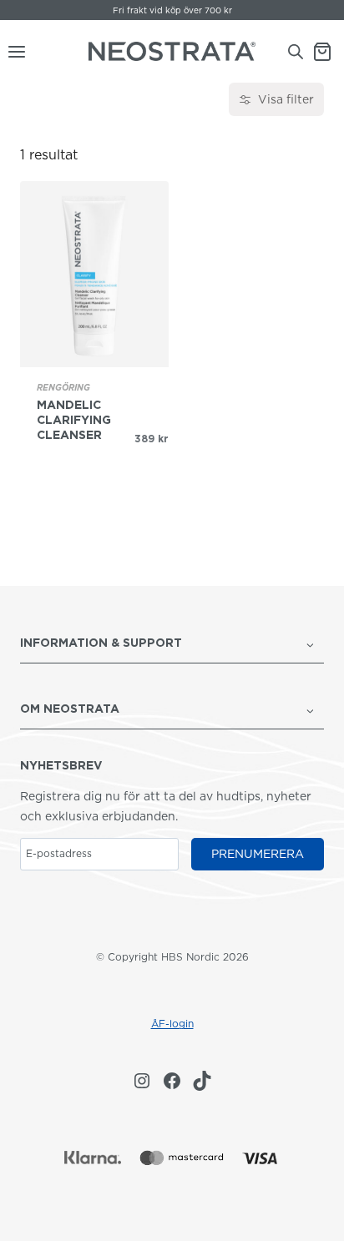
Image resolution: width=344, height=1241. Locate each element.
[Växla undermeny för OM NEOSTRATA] (310, 709)
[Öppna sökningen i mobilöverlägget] (295, 51)
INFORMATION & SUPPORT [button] (101, 642)
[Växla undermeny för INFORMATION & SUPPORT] (310, 644)
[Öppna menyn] (13, 52)
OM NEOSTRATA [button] (69, 708)
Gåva (123, 10)
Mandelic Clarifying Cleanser (74, 419)
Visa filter (286, 99)
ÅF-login (172, 1023)
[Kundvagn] (328, 52)
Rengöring (63, 387)
